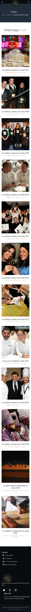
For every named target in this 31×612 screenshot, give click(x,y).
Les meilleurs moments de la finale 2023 (15, 402)
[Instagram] (15, 590)
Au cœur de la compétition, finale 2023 (15, 361)
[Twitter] (4, 590)
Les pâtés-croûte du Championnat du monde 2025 (15, 486)
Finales (24, 73)
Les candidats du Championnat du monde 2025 (15, 532)
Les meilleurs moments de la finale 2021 (15, 70)
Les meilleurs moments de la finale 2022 (15, 194)
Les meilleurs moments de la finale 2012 (15, 277)
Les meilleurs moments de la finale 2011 (15, 236)
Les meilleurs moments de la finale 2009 (15, 111)
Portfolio (9, 15)
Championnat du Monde (12, 73)
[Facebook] (9, 590)
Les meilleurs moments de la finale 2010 (15, 153)
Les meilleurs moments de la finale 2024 (15, 444)
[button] (28, 2)
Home (3, 15)
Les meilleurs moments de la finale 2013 (15, 319)
